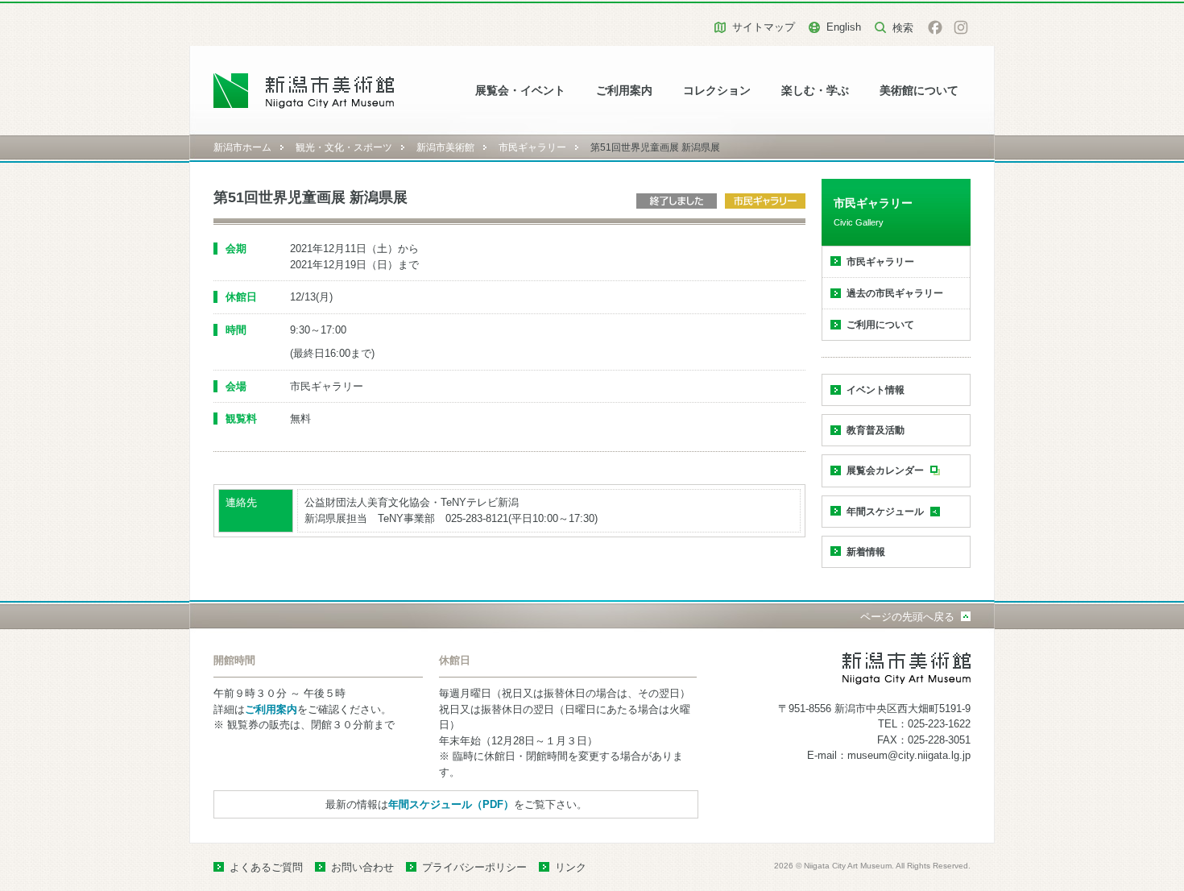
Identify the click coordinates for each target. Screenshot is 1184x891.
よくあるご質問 (266, 867)
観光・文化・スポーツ (344, 147)
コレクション (717, 91)
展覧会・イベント (520, 91)
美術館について (919, 91)
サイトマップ (763, 27)
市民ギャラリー (532, 147)
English (843, 27)
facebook (935, 27)
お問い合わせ (362, 867)
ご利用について (880, 324)
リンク (570, 867)
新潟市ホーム (242, 147)
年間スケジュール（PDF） (451, 804)
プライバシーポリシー (474, 867)
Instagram (961, 27)
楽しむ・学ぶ (815, 91)
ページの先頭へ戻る (907, 617)
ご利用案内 (624, 91)
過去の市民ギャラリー (895, 293)
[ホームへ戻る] (304, 91)
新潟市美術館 (445, 147)
